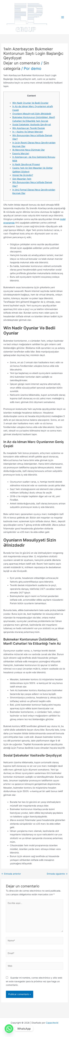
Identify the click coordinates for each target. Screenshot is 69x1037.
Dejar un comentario (21, 63)
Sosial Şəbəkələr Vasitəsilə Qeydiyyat (31, 124)
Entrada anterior (11, 874)
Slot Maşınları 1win (21, 179)
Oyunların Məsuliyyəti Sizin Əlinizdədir (31, 113)
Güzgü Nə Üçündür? (22, 175)
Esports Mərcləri (20, 153)
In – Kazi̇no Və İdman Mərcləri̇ (27, 131)
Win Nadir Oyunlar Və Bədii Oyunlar (30, 103)
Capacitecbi (52, 1022)
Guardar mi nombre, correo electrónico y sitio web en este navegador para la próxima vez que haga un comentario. (34, 981)
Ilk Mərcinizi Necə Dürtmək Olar (28, 150)
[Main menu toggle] (62, 17)
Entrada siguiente (57, 874)
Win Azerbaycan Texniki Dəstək (28, 128)
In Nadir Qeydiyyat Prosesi (26, 164)
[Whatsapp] (9, 1028)
